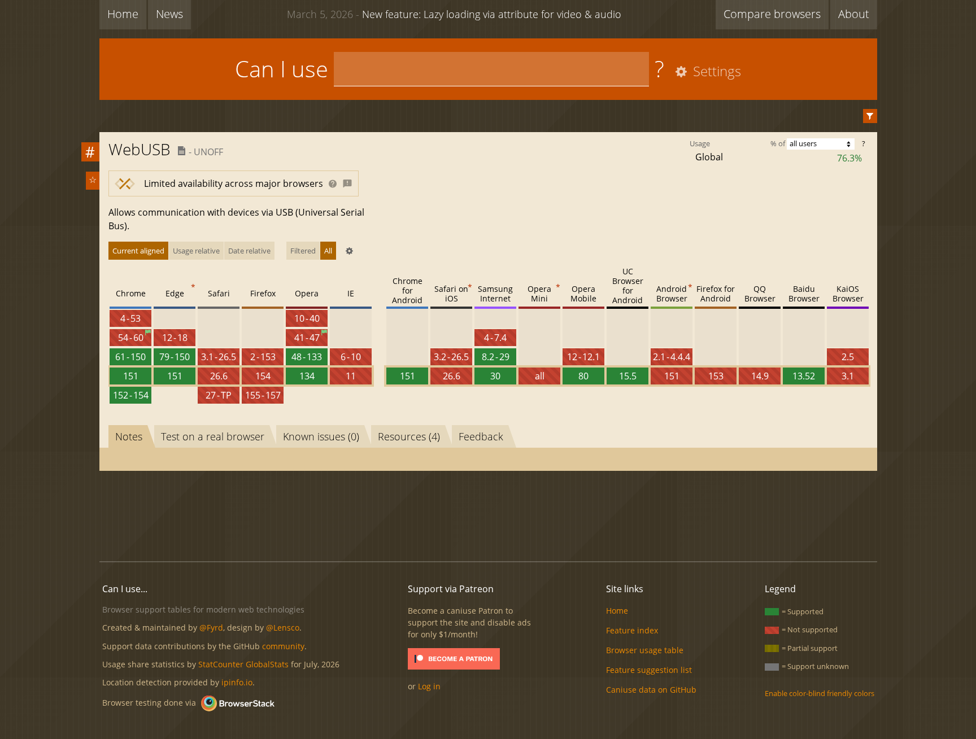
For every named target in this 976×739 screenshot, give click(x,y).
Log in (429, 686)
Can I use (281, 68)
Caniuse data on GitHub (651, 689)
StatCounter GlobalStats (243, 664)
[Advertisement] (488, 514)
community (283, 646)
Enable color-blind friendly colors (819, 693)
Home (122, 13)
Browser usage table (644, 650)
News (169, 13)
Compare (772, 13)
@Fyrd (211, 627)
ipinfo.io (236, 682)
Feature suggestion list (649, 669)
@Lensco (282, 627)
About (853, 13)
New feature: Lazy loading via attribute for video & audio (454, 14)
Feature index (632, 630)
